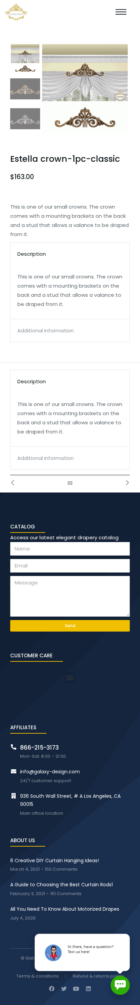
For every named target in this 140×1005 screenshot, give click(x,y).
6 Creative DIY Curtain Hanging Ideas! (54, 860)
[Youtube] (76, 988)
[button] (70, 677)
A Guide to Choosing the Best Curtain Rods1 (61, 884)
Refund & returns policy (98, 976)
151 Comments (66, 894)
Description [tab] (31, 253)
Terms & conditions (37, 976)
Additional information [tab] (45, 330)
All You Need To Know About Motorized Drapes (64, 909)
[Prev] (16, 483)
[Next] (124, 483)
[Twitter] (64, 988)
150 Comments (61, 869)
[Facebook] (51, 988)
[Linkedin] (88, 988)
